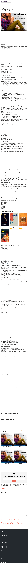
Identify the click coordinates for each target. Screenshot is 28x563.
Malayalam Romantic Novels (4, 541)
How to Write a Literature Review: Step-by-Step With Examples (9, 524)
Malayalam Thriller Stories (4, 534)
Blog (1, 558)
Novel (3, 6)
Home (1, 6)
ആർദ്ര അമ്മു (3, 10)
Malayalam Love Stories (4, 531)
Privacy (1, 557)
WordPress (16, 538)
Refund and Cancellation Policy (5, 562)
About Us (2, 551)
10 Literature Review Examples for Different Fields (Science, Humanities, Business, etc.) (12, 523)
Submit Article (2, 550)
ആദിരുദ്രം (4, 488)
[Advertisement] (14, 39)
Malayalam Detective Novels (4, 547)
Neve (10, 538)
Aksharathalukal (4, 518)
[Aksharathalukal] (4, 1)
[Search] (10, 3)
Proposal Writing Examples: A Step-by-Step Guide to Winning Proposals (10, 522)
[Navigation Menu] (26, 1)
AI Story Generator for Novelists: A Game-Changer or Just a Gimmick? (10, 519)
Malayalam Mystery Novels (4, 543)
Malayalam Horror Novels (4, 546)
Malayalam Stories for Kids (4, 535)
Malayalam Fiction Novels (4, 542)
